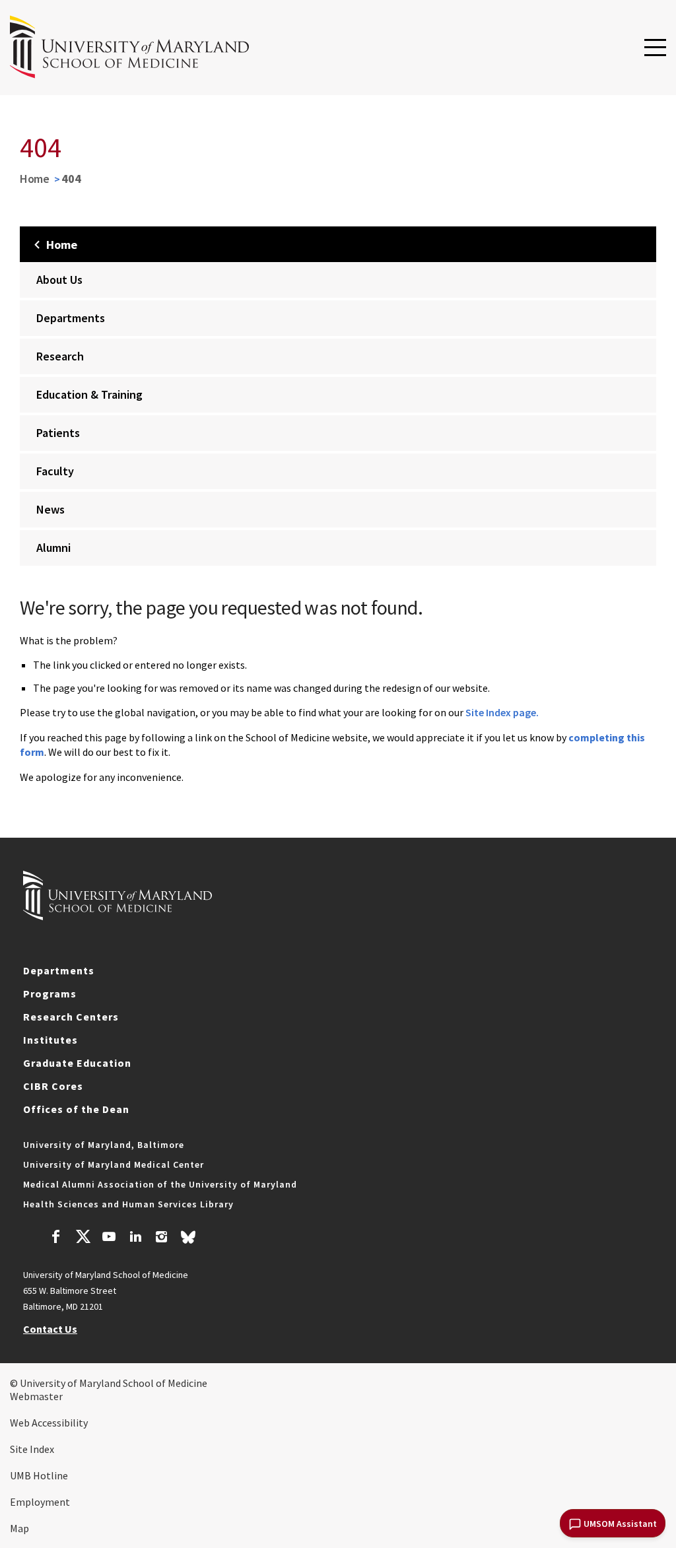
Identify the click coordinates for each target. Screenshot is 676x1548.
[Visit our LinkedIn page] (135, 1238)
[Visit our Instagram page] (161, 1238)
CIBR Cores (53, 1086)
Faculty (55, 471)
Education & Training (89, 394)
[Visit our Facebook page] (56, 1238)
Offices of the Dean (76, 1109)
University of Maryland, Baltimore (103, 1145)
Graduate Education (77, 1062)
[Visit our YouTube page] (109, 1238)
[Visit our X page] (82, 1238)
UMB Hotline (39, 1475)
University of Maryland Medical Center (113, 1164)
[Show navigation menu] (655, 48)
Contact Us (50, 1328)
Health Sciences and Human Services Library (128, 1204)
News (50, 509)
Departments (70, 317)
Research (60, 356)
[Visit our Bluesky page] (188, 1240)
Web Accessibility (49, 1422)
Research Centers (71, 1016)
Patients (58, 432)
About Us (59, 279)
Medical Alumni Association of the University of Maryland (160, 1184)
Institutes (50, 1039)
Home (35, 178)
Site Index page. (502, 712)
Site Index (32, 1449)
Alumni (53, 547)
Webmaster (36, 1396)
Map (19, 1528)
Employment (40, 1501)
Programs (50, 993)
